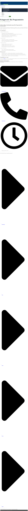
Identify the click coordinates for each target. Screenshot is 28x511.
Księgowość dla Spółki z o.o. (6, 9)
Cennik (2, 12)
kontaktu (4, 58)
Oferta (2, 21)
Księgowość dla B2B (5, 11)
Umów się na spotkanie (5, 4)
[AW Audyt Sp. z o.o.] (2, 5)
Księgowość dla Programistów (6, 10)
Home (1, 21)
